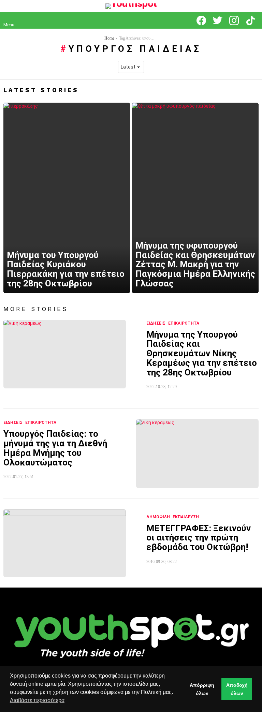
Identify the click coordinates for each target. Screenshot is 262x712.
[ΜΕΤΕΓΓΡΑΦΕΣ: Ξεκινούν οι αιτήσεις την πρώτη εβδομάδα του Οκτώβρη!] (64, 543)
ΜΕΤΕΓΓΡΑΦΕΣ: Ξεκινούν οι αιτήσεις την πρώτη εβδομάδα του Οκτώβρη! (198, 537)
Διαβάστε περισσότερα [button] (37, 700)
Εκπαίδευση (186, 517)
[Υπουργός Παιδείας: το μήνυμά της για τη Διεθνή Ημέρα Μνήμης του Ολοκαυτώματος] (197, 453)
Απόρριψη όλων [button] (202, 689)
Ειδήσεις (155, 323)
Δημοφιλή (158, 517)
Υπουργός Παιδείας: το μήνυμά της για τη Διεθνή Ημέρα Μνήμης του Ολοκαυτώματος (55, 448)
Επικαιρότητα (183, 323)
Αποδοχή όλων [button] (237, 689)
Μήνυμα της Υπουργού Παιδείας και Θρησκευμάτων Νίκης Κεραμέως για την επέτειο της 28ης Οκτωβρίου (201, 353)
